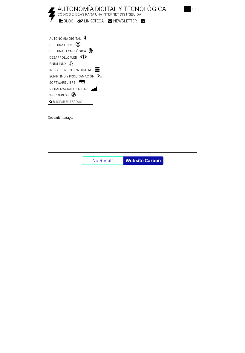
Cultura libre (61, 45)
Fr (194, 9)
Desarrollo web (63, 57)
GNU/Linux (57, 64)
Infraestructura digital (70, 70)
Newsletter (124, 21)
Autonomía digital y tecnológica (111, 9)
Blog (68, 21)
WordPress (58, 95)
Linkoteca (93, 21)
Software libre (62, 82)
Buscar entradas (67, 102)
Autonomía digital (65, 38)
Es (187, 9)
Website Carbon (143, 160)
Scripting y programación (71, 76)
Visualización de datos (68, 89)
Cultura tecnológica (67, 51)
